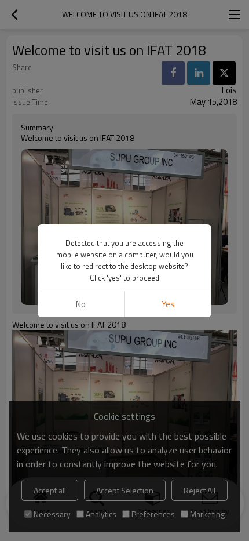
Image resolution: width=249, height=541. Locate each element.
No (81, 304)
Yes (168, 304)
